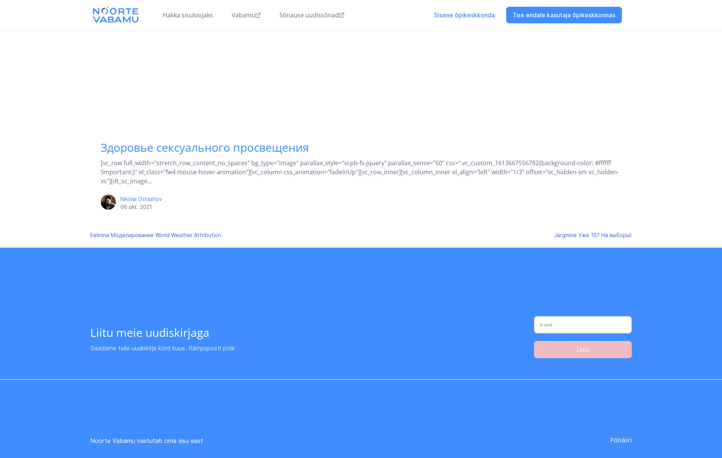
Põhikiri (621, 440)
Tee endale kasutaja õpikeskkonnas (564, 15)
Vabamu (243, 15)
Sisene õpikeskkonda (464, 15)
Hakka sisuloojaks (188, 15)
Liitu (583, 349)
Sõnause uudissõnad (309, 15)
